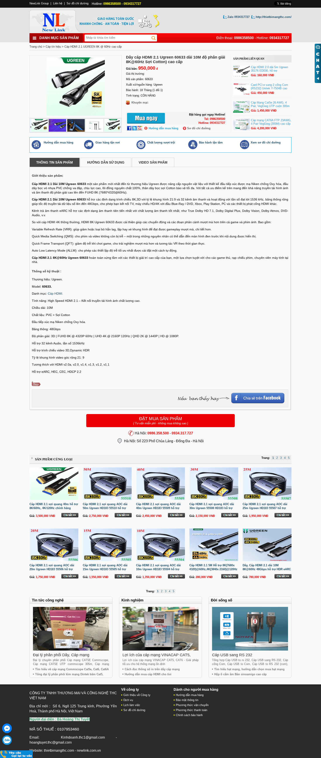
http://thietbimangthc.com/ (274, 17)
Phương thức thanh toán (191, 710)
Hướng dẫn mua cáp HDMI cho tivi (148, 674)
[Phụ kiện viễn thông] (58, 20)
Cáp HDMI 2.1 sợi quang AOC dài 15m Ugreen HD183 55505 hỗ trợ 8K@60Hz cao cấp (105, 569)
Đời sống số (221, 600)
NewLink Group (39, 3)
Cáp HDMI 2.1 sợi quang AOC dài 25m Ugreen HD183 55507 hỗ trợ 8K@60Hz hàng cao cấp (265, 508)
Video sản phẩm (153, 162)
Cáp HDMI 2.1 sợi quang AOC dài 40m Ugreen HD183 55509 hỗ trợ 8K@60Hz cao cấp (158, 508)
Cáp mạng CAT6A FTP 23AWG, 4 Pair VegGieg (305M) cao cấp (271, 122)
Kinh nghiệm (132, 600)
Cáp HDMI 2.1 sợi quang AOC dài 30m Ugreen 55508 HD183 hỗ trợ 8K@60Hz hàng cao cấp (211, 508)
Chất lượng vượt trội (161, 142)
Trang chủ (35, 46)
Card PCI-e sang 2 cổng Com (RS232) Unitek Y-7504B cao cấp (269, 88)
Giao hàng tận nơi (107, 142)
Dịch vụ (128, 700)
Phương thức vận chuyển (192, 705)
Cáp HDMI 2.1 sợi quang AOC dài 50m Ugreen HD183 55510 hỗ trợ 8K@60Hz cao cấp (105, 508)
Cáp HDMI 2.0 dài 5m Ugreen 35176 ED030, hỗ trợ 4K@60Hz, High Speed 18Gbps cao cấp (271, 72)
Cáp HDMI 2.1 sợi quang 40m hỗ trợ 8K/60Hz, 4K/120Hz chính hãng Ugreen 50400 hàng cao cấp (53, 508)
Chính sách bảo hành (189, 715)
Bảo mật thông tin (187, 700)
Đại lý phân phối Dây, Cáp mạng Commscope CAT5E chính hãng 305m (66, 657)
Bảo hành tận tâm (211, 142)
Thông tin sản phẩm (54, 162)
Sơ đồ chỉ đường (199, 128)
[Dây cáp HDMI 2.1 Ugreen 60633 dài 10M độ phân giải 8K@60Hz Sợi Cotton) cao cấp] (75, 86)
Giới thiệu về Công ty (136, 695)
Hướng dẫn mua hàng (163, 128)
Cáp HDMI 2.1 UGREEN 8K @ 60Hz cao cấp (93, 46)
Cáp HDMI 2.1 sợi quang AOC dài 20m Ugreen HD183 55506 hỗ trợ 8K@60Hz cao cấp (51, 569)
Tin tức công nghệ (48, 600)
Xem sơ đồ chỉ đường (266, 142)
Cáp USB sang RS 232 (232, 655)
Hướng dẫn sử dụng (105, 162)
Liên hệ (57, 3)
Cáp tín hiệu (53, 46)
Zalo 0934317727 (239, 17)
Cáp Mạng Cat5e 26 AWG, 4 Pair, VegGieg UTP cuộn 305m (270, 104)
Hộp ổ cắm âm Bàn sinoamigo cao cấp (240, 674)
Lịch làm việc (131, 705)
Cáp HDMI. (55, 293)
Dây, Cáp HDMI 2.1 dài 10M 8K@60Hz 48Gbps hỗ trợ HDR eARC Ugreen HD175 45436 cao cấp (267, 569)
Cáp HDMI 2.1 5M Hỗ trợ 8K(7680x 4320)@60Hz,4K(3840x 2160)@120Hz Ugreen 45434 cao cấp (213, 569)
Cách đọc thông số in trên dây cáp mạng (152, 669)
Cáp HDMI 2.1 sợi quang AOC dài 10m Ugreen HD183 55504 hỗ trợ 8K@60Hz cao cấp (158, 569)
